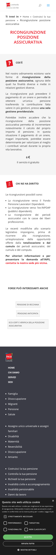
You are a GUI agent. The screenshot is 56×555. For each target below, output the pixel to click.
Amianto (13, 457)
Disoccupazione (17, 398)
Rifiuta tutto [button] (27, 543)
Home (26, 16)
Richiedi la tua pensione (21, 479)
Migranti (13, 404)
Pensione (13, 409)
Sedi (10, 382)
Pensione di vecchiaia (28, 304)
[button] (28, 550)
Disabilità (13, 436)
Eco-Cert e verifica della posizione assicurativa (27, 324)
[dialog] (28, 526)
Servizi (12, 377)
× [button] (53, 501)
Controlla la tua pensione (22, 473)
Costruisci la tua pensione (23, 468)
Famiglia (13, 393)
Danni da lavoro (17, 494)
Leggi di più (49, 511)
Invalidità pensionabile (21, 489)
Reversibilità (15, 446)
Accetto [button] (28, 537)
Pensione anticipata (28, 313)
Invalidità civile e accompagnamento (29, 484)
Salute (11, 414)
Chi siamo (13, 372)
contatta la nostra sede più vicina (26, 263)
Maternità (13, 441)
